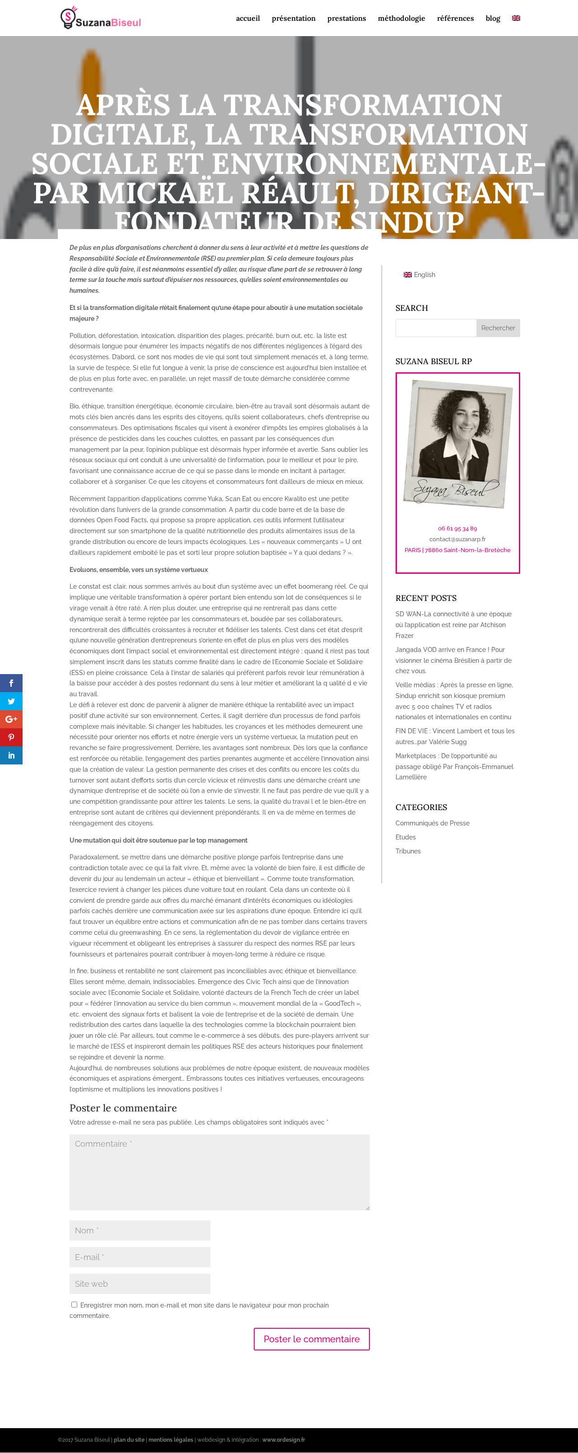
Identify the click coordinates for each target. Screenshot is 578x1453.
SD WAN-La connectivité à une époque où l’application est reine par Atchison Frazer (454, 624)
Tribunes (408, 851)
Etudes (406, 837)
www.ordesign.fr (283, 1440)
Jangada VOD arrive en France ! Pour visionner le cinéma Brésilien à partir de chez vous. (454, 660)
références (455, 19)
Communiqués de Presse (433, 823)
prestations (346, 19)
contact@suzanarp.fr (457, 539)
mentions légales (171, 1440)
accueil (248, 19)
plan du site (129, 1440)
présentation (294, 19)
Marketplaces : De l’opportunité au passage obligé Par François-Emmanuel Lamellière (454, 766)
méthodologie (401, 19)
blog (493, 19)
